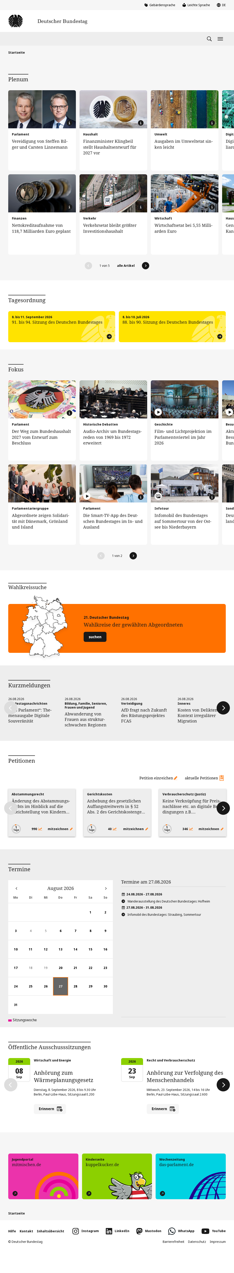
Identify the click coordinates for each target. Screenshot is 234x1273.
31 (18, 1008)
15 (93, 952)
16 (108, 952)
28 (78, 989)
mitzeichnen (58, 829)
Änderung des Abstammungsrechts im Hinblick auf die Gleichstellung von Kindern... (41, 806)
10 (18, 952)
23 (108, 971)
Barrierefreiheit (173, 1241)
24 (18, 989)
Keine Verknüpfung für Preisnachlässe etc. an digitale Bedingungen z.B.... (191, 806)
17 (18, 971)
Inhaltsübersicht (50, 1231)
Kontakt (26, 1231)
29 (93, 989)
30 (108, 989)
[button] (88, 265)
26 (48, 989)
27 (63, 989)
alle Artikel (126, 265)
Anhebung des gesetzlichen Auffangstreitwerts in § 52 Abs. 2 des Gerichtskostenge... (116, 806)
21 (78, 971)
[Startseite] (47, 21)
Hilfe (12, 1231)
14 (78, 952)
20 (63, 971)
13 (63, 952)
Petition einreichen (156, 778)
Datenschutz (197, 1241)
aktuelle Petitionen (201, 778)
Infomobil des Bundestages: (164, 914)
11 (33, 952)
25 (33, 989)
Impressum (218, 1241)
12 (48, 952)
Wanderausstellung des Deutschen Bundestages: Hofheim (169, 901)
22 (93, 971)
